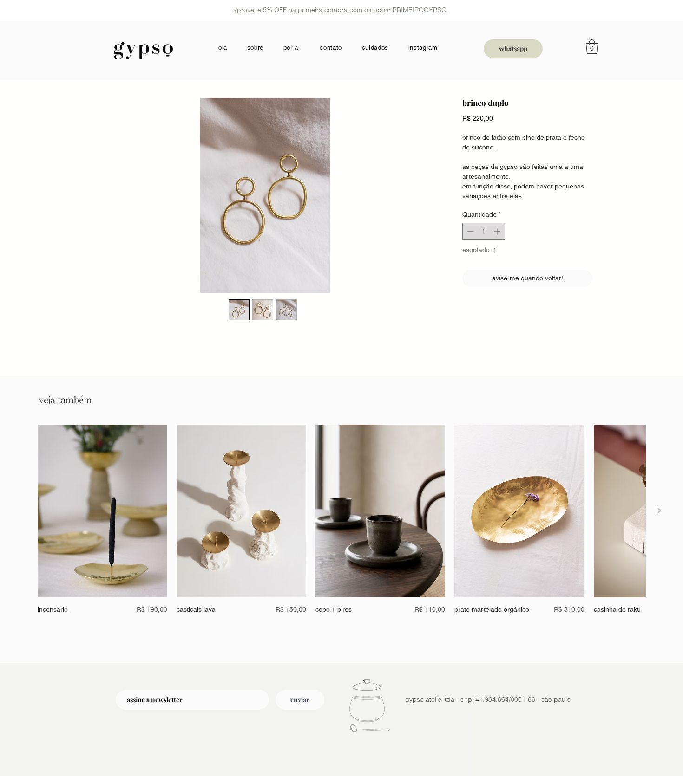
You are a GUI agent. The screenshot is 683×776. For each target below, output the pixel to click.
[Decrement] (469, 231)
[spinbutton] (483, 231)
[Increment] (498, 231)
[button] (592, 46)
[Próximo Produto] (658, 510)
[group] (341, 525)
